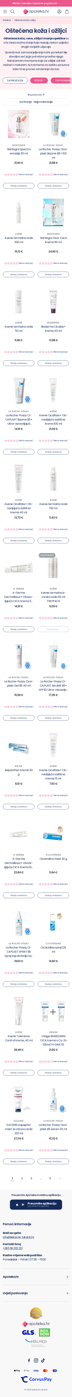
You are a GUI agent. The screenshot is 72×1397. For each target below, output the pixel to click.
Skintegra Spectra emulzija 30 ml (19, 151)
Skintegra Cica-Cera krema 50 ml (53, 240)
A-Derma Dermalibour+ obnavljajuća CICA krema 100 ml (18, 865)
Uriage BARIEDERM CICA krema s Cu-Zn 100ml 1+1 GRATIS (53, 1040)
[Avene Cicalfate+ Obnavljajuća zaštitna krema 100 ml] (53, 390)
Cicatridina (53, 854)
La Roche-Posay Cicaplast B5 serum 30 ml (53, 1127)
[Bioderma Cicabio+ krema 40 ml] (53, 301)
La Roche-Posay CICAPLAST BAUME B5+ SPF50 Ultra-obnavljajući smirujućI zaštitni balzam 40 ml (53, 689)
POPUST (39, 80)
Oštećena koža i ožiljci (25, 20)
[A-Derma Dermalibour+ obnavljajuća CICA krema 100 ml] (19, 833)
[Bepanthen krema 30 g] (19, 745)
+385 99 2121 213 (12, 1248)
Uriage (53, 1032)
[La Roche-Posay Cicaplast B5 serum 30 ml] (53, 1100)
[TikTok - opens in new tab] (43, 1360)
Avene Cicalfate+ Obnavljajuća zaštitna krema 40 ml (18, 508)
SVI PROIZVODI (15, 80)
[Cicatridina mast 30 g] (53, 833)
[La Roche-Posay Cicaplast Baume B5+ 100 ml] (53, 124)
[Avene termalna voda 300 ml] (19, 213)
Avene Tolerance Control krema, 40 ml (19, 1038)
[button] (5, 11)
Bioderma (53, 322)
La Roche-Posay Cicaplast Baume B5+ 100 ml (53, 153)
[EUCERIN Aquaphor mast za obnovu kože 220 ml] (19, 1100)
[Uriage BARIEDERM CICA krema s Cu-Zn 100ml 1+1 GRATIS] (53, 1011)
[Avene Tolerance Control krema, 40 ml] (19, 1011)
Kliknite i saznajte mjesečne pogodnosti (34, 3)
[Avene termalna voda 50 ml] (19, 301)
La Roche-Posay (53, 145)
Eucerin (19, 1120)
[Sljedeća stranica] (59, 1178)
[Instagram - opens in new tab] (36, 1360)
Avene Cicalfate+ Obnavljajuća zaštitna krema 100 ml (53, 419)
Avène (18, 233)
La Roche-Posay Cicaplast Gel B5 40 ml (18, 683)
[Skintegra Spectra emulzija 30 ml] (19, 124)
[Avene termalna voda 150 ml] (53, 479)
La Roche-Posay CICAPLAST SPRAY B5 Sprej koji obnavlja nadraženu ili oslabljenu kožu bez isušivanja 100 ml (18, 958)
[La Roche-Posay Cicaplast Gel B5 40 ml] (19, 656)
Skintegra (18, 145)
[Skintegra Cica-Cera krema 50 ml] (53, 213)
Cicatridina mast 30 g (53, 859)
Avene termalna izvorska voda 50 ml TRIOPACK (53, 597)
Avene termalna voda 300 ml (19, 240)
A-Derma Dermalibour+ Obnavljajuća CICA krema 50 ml (18, 599)
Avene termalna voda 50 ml (19, 329)
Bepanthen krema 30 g (19, 772)
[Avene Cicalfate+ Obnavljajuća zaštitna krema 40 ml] (19, 479)
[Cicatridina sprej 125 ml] (53, 922)
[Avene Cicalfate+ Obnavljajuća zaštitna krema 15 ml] (53, 745)
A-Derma (18, 588)
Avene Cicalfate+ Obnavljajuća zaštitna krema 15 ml (53, 774)
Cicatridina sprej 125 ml (53, 950)
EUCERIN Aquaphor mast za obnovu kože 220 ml (19, 1129)
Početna (7, 20)
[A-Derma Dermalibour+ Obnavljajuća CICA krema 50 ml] (19, 567)
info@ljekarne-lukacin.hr (18, 1237)
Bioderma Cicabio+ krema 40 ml (53, 329)
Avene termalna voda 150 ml (53, 506)
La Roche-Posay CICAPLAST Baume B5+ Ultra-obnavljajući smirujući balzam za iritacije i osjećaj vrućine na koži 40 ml (18, 425)
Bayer (18, 766)
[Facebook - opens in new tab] (29, 1360)
